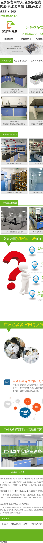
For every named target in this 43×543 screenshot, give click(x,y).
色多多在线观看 (21, 61)
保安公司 (5, 524)
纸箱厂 (26, 524)
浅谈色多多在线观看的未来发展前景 (14, 504)
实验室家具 (6, 61)
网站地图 (3, 542)
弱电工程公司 (16, 524)
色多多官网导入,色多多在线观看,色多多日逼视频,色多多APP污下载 (21, 6)
